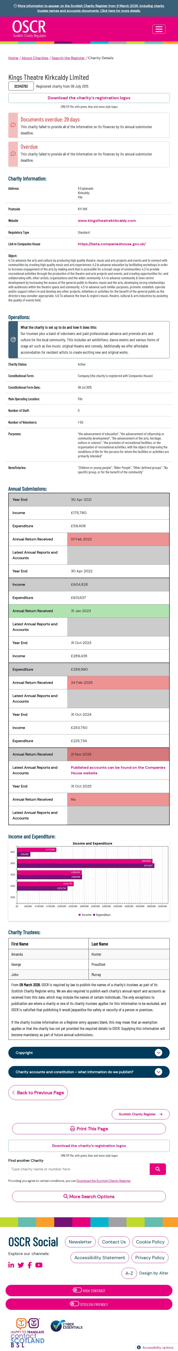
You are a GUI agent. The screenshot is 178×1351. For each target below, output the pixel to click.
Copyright (24, 1052)
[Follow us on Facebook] (30, 1265)
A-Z (129, 1273)
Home (13, 58)
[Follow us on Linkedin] (11, 1265)
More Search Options (91, 1196)
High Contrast (93, 1290)
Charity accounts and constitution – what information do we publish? (74, 1071)
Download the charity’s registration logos (89, 1145)
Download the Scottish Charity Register (104, 1181)
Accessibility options (158, 1347)
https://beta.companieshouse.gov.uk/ (112, 244)
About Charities (35, 58)
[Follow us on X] (21, 1265)
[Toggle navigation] (159, 29)
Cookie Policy (150, 1242)
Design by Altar (153, 1273)
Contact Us (114, 1242)
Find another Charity (26, 1160)
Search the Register (68, 58)
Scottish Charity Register (137, 1114)
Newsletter (80, 1242)
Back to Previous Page (40, 1093)
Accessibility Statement (99, 1258)
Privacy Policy (150, 1258)
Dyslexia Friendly (93, 1304)
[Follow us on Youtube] (39, 1265)
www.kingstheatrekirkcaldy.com (107, 220)
